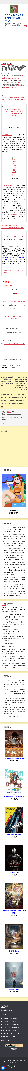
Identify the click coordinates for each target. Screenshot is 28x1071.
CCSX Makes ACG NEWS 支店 (14, 18)
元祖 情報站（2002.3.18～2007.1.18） (13, 1033)
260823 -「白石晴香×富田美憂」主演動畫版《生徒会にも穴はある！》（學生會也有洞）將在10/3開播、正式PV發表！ (14, 543)
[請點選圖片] (14, 1047)
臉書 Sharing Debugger (9, 1036)
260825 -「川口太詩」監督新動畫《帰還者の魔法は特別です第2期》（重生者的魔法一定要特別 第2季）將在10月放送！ (14, 529)
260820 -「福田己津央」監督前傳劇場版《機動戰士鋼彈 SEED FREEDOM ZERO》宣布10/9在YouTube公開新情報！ (15, 565)
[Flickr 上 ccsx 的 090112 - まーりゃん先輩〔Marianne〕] (14, 321)
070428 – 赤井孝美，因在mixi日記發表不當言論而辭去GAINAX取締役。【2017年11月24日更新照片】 (14, 682)
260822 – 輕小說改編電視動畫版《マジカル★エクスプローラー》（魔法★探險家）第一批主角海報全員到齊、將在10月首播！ (14, 551)
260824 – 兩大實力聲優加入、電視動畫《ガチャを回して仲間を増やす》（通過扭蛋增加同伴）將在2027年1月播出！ (14, 536)
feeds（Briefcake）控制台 (10, 1018)
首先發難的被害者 (7, 135)
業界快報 (3, 63)
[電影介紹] (14, 756)
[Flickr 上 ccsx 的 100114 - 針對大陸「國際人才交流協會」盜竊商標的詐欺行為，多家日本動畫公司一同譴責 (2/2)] (14, 166)
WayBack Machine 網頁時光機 (11, 1030)
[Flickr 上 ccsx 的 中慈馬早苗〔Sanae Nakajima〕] (14, 286)
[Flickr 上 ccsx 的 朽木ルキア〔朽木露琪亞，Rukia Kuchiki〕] (14, 301)
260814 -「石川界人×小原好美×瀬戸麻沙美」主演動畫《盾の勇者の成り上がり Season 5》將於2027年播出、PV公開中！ (14, 586)
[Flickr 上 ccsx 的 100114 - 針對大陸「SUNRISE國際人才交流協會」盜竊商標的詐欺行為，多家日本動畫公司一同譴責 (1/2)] (14, 117)
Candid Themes (18, 1067)
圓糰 (6, 707)
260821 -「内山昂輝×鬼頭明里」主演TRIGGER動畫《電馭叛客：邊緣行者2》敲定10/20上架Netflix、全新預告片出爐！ (14, 558)
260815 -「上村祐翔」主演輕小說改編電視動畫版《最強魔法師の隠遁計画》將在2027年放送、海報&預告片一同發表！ (15, 579)
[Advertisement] (14, 44)
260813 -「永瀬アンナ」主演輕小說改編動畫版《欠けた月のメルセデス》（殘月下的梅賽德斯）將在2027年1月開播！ (14, 593)
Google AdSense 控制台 (9, 1021)
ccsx (6, 680)
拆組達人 (9, 412)
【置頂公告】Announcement (18, 716)
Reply (3, 423)
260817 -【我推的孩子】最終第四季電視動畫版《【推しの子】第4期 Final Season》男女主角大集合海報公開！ (14, 572)
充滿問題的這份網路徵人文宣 (10, 185)
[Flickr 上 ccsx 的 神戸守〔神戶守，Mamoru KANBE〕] (14, 236)
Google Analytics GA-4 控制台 (11, 1024)
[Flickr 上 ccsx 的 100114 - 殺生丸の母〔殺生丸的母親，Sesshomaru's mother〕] (14, 350)
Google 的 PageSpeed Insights (11, 1027)
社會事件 (9, 63)
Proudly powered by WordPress (13, 1065)
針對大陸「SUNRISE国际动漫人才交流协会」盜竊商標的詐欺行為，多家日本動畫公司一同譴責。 (13, 99)
